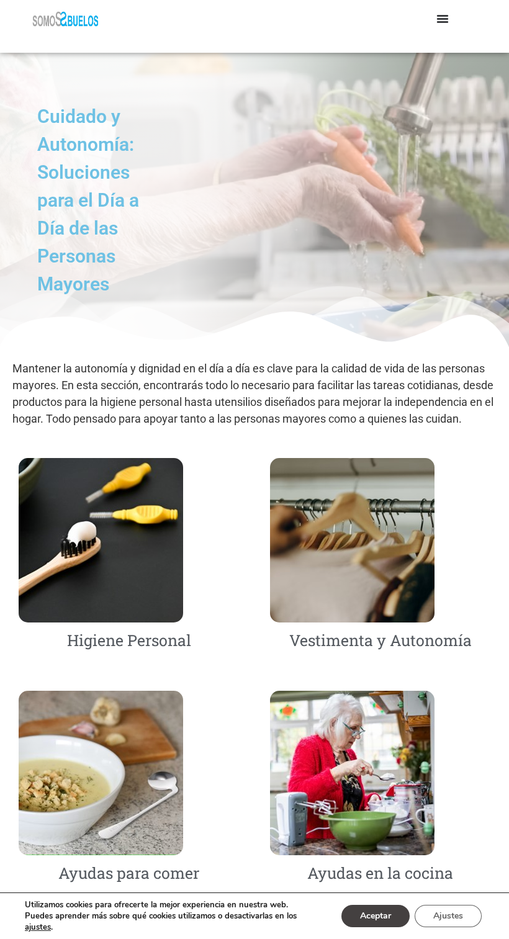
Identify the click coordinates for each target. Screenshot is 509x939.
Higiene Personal (129, 640)
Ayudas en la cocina (380, 873)
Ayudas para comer (128, 873)
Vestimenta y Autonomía (380, 640)
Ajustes (448, 916)
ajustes (38, 927)
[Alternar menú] (442, 18)
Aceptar (375, 916)
